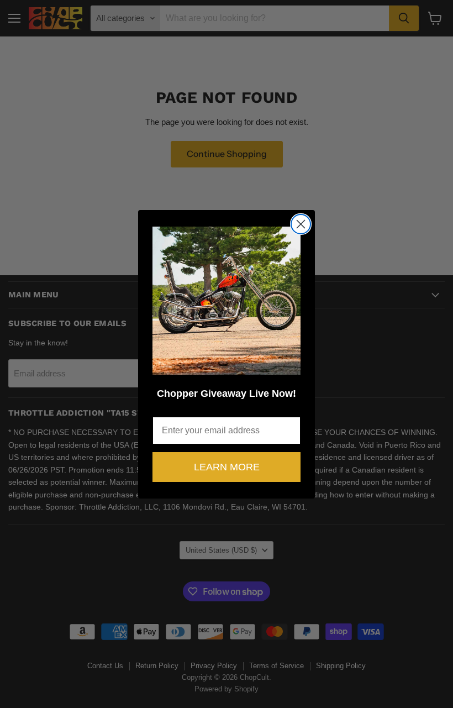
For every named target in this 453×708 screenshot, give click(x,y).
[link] (226, 301)
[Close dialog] (300, 224)
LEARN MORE (227, 467)
